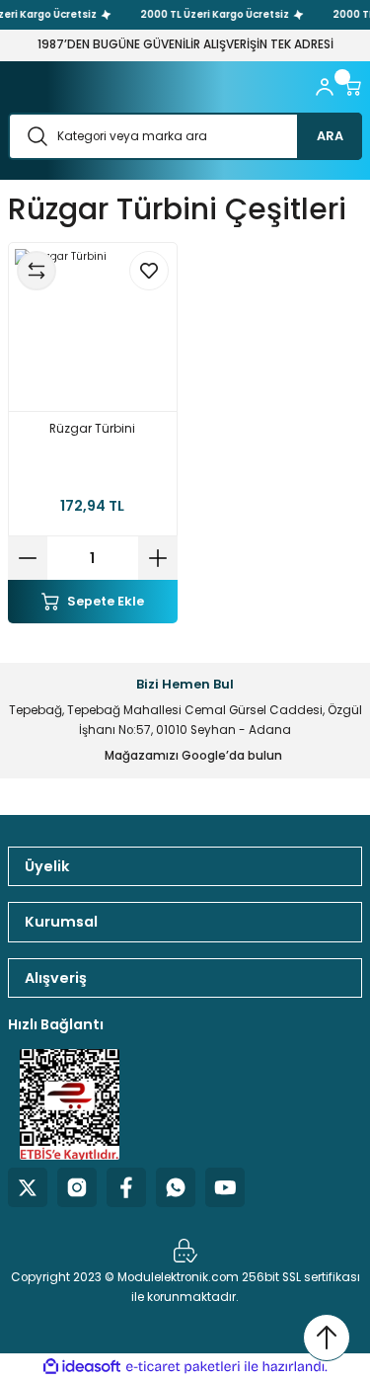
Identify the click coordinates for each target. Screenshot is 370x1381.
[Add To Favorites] (149, 270)
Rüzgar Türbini (92, 429)
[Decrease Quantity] (27, 558)
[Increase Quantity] (158, 558)
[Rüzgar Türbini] (93, 327)
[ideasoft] (81, 1367)
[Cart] (352, 87)
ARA (330, 135)
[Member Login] (324, 87)
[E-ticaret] (183, 1366)
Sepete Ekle (105, 601)
